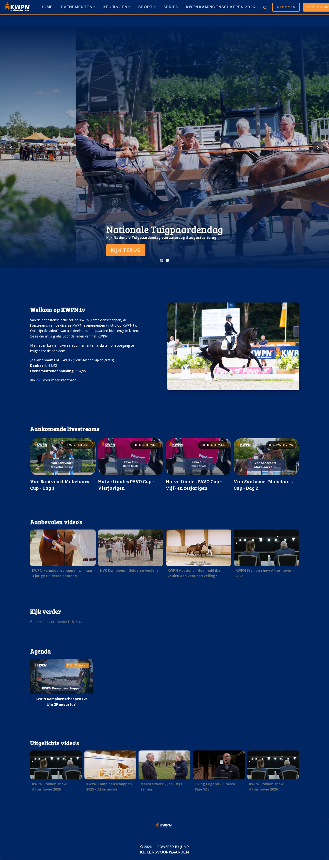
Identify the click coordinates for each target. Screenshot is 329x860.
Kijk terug (49, 250)
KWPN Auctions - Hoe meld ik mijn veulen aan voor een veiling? (197, 573)
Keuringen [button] (115, 7)
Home (46, 7)
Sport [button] (145, 7)
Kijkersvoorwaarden (164, 852)
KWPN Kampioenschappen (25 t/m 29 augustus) (61, 701)
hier (39, 380)
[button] (63, 464)
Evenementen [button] (76, 7)
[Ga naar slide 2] (167, 260)
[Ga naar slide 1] (161, 260)
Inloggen (286, 7)
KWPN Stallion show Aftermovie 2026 (263, 573)
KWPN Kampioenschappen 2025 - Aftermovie (109, 786)
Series (171, 7)
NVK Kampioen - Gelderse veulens (129, 570)
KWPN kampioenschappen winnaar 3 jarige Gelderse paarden (62, 573)
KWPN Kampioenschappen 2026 (220, 7)
